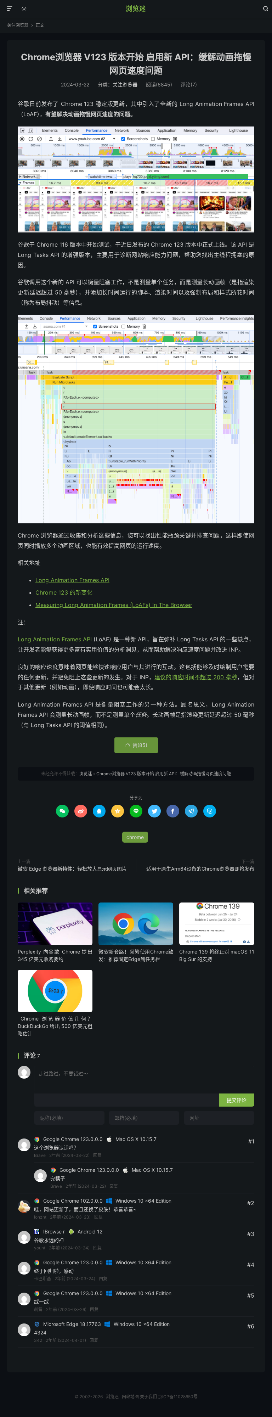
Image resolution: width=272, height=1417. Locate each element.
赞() (136, 745)
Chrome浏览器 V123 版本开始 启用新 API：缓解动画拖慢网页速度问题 (163, 773)
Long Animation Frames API (72, 580)
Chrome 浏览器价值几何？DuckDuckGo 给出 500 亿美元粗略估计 (55, 1026)
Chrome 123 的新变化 (63, 592)
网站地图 (130, 1396)
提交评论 (236, 1100)
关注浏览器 (17, 25)
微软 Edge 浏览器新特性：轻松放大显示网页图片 (72, 869)
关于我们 (148, 1396)
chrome (135, 837)
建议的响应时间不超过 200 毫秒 (195, 677)
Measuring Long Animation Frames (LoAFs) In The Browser (113, 604)
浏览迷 (136, 8)
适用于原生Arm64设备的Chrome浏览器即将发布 (200, 869)
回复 (97, 1155)
